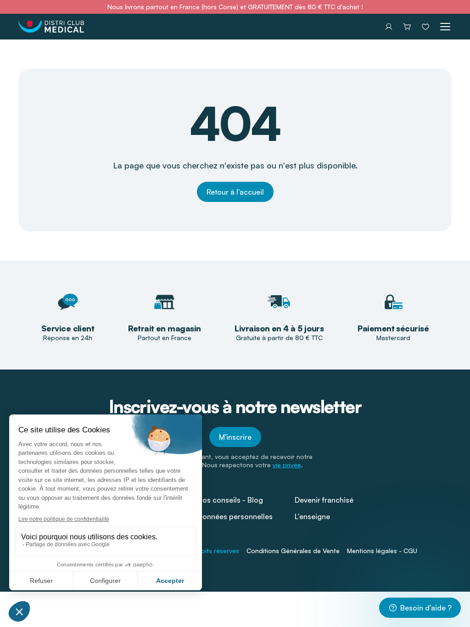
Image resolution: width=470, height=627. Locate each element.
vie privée (287, 465)
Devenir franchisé (324, 499)
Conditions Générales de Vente (293, 550)
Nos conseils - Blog (230, 499)
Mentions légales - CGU (382, 550)
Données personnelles (235, 516)
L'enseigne (312, 516)
